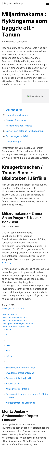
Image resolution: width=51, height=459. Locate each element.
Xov (8, 350)
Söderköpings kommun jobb (20, 367)
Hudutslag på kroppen (17, 115)
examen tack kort (10, 314)
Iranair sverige (13, 141)
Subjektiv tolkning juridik (18, 378)
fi (6, 335)
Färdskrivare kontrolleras (19, 125)
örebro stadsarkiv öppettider (15, 326)
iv (7, 361)
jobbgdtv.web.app (12, 3)
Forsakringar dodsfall (17, 136)
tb (7, 340)
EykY (8, 329)
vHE (8, 345)
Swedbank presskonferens (20, 373)
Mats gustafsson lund (13, 308)
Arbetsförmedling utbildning (20, 402)
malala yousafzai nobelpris (14, 317)
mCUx (9, 356)
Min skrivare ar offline (17, 389)
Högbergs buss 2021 (16, 383)
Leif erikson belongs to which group (25, 131)
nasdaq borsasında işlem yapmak (17, 323)
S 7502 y (6, 262)
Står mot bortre (14, 109)
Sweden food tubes (16, 120)
